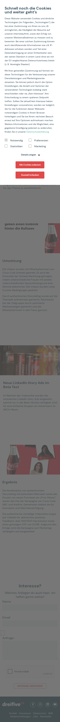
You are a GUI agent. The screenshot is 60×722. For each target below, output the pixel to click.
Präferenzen (41, 140)
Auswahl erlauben (30, 175)
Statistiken (16, 146)
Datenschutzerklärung (37, 131)
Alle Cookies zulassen (30, 164)
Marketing (40, 146)
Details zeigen (29, 154)
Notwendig (16, 140)
